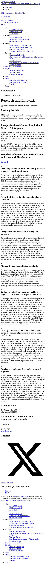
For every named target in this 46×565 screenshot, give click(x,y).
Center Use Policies (16, 551)
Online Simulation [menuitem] (15, 41)
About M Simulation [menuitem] (16, 30)
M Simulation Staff (15, 508)
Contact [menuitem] (7, 78)
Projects (7, 545)
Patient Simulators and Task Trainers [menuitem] (21, 47)
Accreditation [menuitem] (14, 34)
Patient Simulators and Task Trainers (21, 523)
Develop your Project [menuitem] (16, 70)
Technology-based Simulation (19, 516)
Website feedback (7, 483)
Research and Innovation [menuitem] (13, 67)
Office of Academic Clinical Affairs (13, 13)
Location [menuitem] (12, 84)
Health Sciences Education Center (20, 521)
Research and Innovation (13, 543)
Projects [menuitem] (7, 68)
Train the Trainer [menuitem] (15, 61)
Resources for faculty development (21, 527)
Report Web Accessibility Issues (21, 500)
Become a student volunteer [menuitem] (18, 82)
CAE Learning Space (16, 525)
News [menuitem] (7, 76)
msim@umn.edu (6, 431)
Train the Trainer (15, 537)
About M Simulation (16, 506)
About (7, 504)
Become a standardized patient (19, 556)
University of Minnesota (21, 496)
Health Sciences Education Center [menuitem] (20, 45)
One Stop (8, 7)
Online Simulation (15, 518)
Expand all (4, 162)
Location (12, 560)
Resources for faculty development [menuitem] (21, 51)
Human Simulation (15, 514)
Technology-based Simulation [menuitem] (19, 39)
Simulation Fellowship (17, 531)
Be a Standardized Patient (9, 22)
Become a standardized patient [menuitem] (19, 80)
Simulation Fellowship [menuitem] (17, 55)
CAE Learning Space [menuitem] (16, 49)
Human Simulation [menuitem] (15, 37)
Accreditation (14, 510)
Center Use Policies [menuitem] (16, 74)
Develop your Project (16, 547)
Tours (7, 562)
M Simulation (5, 17)
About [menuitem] (7, 28)
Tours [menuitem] (7, 86)
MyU (7, 9)
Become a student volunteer (18, 558)
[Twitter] (25, 479)
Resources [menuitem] (8, 43)
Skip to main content (8, 2)
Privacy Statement (6, 500)
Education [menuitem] (8, 53)
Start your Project (7, 20)
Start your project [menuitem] (15, 72)
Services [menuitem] (8, 36)
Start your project (15, 549)
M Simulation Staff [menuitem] (15, 32)
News (7, 552)
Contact (7, 554)
